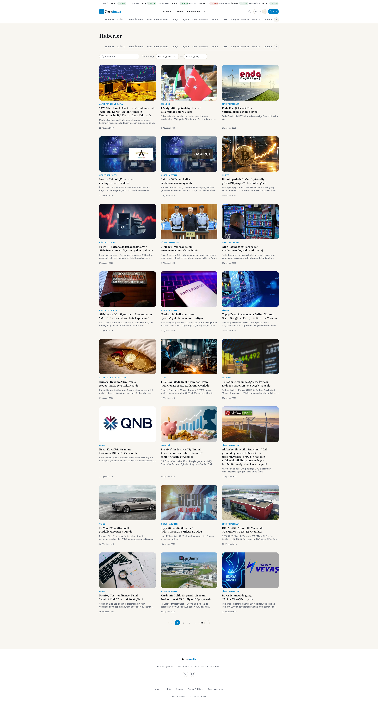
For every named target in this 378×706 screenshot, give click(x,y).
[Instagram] (192, 674)
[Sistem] (264, 11)
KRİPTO (121, 19)
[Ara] (249, 11)
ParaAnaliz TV (197, 11)
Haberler (167, 11)
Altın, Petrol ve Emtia (157, 19)
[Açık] (256, 11)
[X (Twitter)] (185, 674)
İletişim (168, 689)
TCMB (224, 19)
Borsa (215, 19)
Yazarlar (179, 11)
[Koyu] (260, 11)
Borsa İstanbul (136, 19)
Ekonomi (109, 19)
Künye (157, 689)
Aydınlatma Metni (216, 689)
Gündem (268, 19)
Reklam (179, 689)
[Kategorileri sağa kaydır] (276, 19)
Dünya (175, 19)
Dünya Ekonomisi (240, 19)
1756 (200, 622)
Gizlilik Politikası (195, 689)
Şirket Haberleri (200, 19)
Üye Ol (273, 11)
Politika (256, 19)
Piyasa (185, 19)
